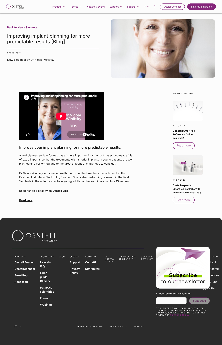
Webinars (46, 304)
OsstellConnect (172, 7)
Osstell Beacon (24, 262)
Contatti (90, 262)
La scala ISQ (45, 264)
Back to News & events (22, 27)
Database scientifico (47, 289)
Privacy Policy (75, 270)
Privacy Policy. (179, 315)
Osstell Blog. (61, 190)
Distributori (92, 268)
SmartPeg (20, 275)
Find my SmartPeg (201, 7)
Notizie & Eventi (96, 6)
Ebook (44, 298)
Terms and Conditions (90, 326)
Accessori (21, 281)
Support (75, 262)
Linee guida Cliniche (45, 277)
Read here (25, 200)
